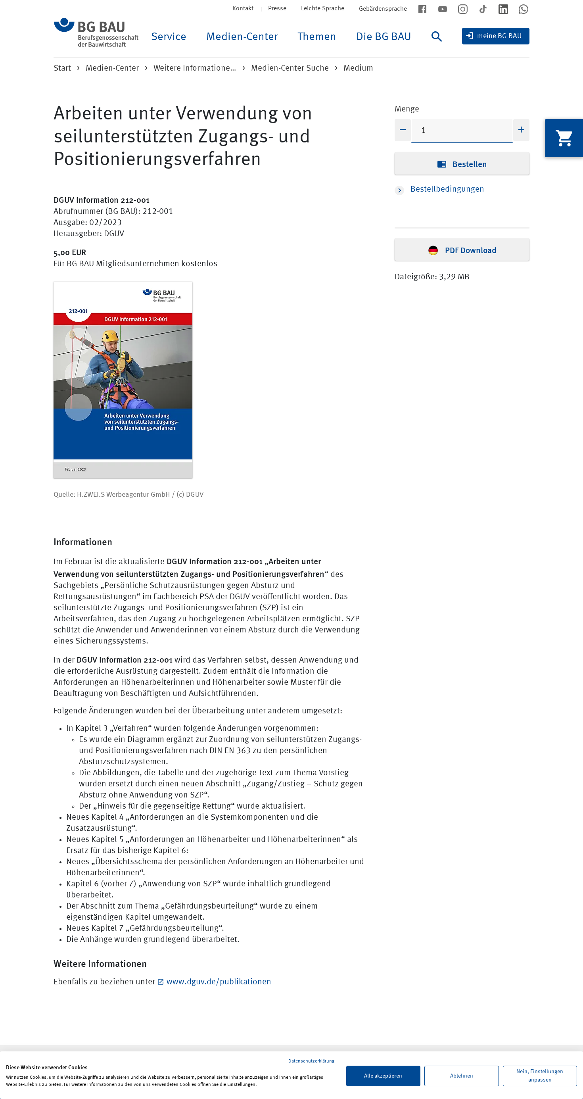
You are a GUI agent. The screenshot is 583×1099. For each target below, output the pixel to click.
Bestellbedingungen (447, 189)
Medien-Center (242, 37)
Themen (316, 37)
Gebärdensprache (383, 9)
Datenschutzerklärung (311, 1061)
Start (62, 68)
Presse (277, 9)
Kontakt (242, 9)
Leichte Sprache (322, 9)
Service (168, 37)
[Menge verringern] (403, 130)
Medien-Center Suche (290, 68)
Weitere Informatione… (194, 68)
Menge (407, 109)
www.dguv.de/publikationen (219, 982)
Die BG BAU (383, 37)
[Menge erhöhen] (521, 130)
